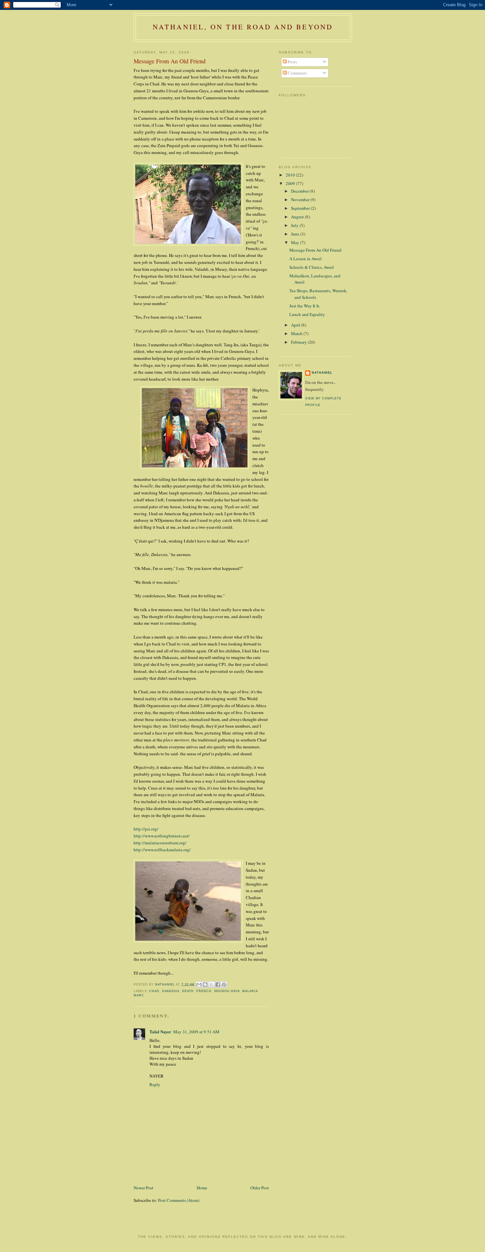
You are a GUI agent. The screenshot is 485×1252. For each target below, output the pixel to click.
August (298, 217)
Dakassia (170, 991)
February (299, 342)
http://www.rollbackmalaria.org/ (162, 850)
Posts (292, 62)
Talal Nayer (160, 1031)
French (203, 991)
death (188, 991)
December (300, 191)
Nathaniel (322, 372)
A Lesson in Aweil (305, 259)
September (301, 208)
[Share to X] (211, 984)
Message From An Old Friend (315, 250)
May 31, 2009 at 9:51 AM (196, 1032)
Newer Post (143, 1188)
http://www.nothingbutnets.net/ (162, 836)
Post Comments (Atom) (178, 1200)
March (297, 333)
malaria (250, 991)
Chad (154, 991)
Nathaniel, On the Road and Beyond (243, 26)
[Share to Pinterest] (224, 984)
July (295, 225)
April (296, 325)
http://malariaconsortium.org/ (160, 843)
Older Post (259, 1188)
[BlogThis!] (205, 984)
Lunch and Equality (307, 314)
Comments (297, 73)
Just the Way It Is (304, 306)
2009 (291, 183)
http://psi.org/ (146, 829)
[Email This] (199, 984)
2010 (291, 175)
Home (202, 1188)
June (295, 234)
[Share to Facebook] (217, 984)
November (300, 200)
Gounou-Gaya (227, 991)
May (295, 242)
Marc (139, 995)
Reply (154, 1084)
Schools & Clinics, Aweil (311, 267)
